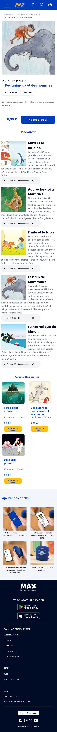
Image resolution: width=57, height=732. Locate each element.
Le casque (8, 640)
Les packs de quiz (11, 657)
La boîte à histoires (12, 635)
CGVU (6, 692)
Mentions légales (11, 697)
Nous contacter (11, 679)
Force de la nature (11, 409)
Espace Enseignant (28, 713)
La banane (8, 646)
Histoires (33, 14)
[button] (33, 5)
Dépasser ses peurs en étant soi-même (40, 411)
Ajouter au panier (38, 119)
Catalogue (20, 14)
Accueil (7, 14)
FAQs (6, 674)
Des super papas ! (10, 461)
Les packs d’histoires (13, 651)
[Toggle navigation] (7, 5)
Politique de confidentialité (17, 701)
